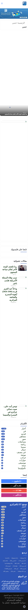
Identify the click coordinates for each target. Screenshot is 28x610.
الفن (16, 568)
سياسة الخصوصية (18, 603)
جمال (23, 450)
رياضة (23, 444)
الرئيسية (21, 23)
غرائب (23, 458)
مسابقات (22, 442)
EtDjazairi (15, 558)
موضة (23, 455)
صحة (24, 466)
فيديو (23, 434)
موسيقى (22, 463)
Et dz (7, 558)
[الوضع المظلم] (7, 4)
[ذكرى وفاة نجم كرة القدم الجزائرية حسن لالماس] (14, 88)
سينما (23, 447)
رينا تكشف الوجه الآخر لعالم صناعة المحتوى (16, 114)
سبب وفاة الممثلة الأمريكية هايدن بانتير (9, 280)
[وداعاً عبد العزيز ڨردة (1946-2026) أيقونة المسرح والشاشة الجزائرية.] (22, 345)
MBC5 (17, 563)
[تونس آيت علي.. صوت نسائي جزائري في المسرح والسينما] (22, 408)
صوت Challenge (22, 571)
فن (24, 35)
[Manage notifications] (24, 606)
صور (24, 439)
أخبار (24, 429)
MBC (24, 563)
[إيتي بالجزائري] (24, 3)
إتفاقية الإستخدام (14, 600)
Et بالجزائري (22, 560)
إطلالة (15, 566)
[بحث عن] (4, 4)
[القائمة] (2, 4)
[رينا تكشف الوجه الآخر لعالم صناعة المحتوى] (22, 268)
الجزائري (23, 568)
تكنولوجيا (22, 468)
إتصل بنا (5, 603)
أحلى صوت (23, 566)
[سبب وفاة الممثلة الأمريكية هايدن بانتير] (22, 279)
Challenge (23, 558)
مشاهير (22, 71)
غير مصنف (21, 452)
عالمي (13, 571)
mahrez (5, 560)
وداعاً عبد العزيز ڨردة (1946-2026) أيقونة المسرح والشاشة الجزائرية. (9, 294)
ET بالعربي (13, 560)
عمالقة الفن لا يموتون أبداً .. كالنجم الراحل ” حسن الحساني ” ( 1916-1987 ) (14, 41)
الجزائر (8, 566)
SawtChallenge (8, 563)
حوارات (22, 460)
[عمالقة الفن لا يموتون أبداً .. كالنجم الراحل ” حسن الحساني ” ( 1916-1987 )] (14, 57)
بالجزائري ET (8, 568)
